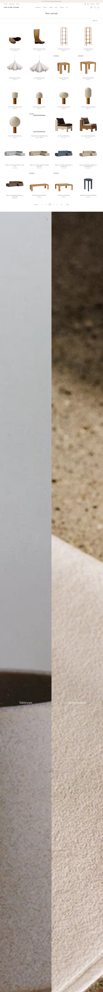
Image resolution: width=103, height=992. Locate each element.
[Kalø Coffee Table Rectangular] (39, 183)
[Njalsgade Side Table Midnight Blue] (88, 183)
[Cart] (98, 7)
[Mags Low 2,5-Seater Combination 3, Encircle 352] (15, 183)
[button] (38, 7)
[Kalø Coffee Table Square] (64, 183)
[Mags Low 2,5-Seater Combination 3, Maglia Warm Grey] (88, 153)
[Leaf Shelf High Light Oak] (64, 37)
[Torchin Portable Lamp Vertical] (88, 95)
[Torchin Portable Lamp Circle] (15, 124)
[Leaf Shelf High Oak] (88, 37)
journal (17, 4)
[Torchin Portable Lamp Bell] (39, 95)
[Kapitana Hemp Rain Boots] (39, 37)
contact (5, 4)
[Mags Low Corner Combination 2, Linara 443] (15, 153)
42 (61, 204)
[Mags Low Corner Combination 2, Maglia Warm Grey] (39, 153)
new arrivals (11, 4)
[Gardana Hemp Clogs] (15, 37)
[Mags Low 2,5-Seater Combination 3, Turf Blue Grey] (64, 153)
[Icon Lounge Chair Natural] (64, 124)
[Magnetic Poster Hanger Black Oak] (39, 124)
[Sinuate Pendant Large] (39, 65)
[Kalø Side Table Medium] (88, 65)
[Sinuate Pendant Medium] (15, 65)
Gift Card (92, 4)
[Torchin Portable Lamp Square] (15, 95)
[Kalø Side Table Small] (64, 65)
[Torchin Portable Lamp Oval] (64, 95)
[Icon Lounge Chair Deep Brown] (88, 124)
